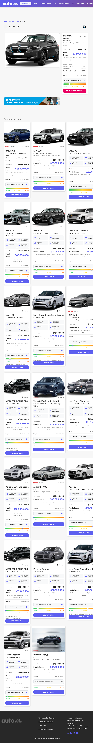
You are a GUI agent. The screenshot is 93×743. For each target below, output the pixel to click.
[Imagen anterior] (7, 50)
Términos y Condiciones (46, 718)
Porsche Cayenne (41, 569)
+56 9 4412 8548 (78, 720)
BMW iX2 (10, 151)
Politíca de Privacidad (46, 722)
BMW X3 (9, 230)
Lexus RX (10, 315)
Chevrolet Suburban (78, 230)
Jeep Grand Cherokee (79, 401)
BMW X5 (73, 151)
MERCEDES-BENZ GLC (16, 401)
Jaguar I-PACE (40, 487)
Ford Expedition (12, 655)
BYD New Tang (40, 655)
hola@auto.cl (78, 718)
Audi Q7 (72, 487)
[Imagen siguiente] (57, 50)
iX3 (23, 21)
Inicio (5, 21)
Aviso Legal (42, 725)
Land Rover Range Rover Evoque (48, 315)
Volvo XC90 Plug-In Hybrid (46, 401)
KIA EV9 (37, 151)
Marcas (11, 21)
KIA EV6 (73, 315)
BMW (17, 21)
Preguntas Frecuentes (46, 729)
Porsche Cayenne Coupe (17, 487)
